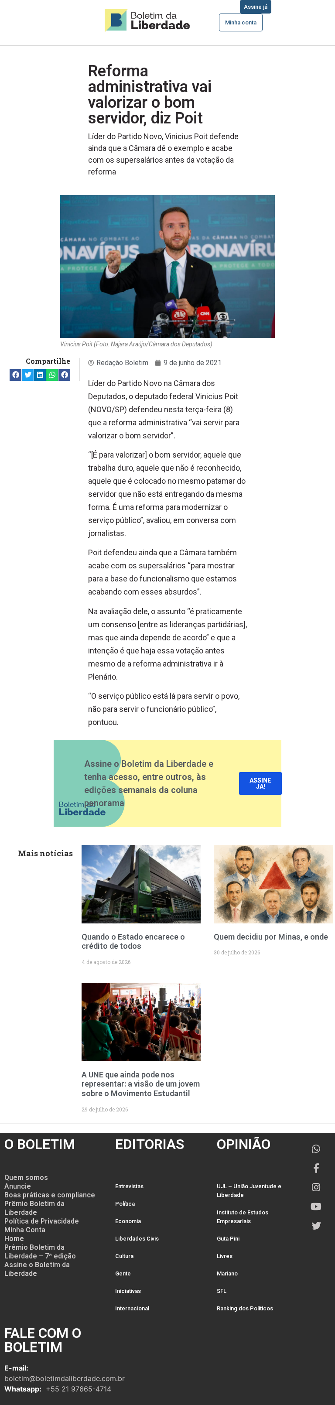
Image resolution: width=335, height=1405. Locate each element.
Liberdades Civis (137, 1238)
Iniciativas (128, 1291)
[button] (15, 375)
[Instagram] (316, 1187)
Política (125, 1203)
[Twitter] (316, 1225)
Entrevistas (129, 1186)
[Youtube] (316, 1206)
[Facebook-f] (316, 1168)
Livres (224, 1256)
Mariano (227, 1273)
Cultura (124, 1256)
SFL (221, 1291)
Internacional (132, 1308)
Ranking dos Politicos (245, 1308)
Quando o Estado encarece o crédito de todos (133, 941)
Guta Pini (228, 1238)
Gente (123, 1273)
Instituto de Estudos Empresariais (242, 1216)
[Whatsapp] (316, 1149)
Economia (128, 1221)
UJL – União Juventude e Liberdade (249, 1190)
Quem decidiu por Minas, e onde (271, 936)
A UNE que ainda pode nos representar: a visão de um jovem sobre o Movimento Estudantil (141, 1084)
